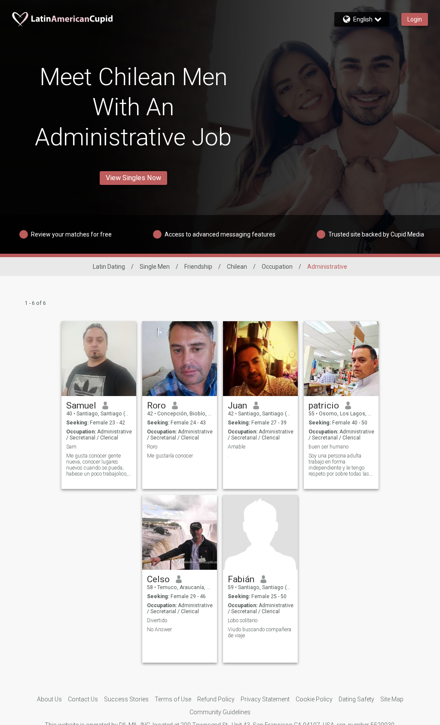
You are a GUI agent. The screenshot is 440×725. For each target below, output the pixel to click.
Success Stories (126, 699)
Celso (158, 579)
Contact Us (83, 699)
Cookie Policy (314, 699)
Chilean (237, 266)
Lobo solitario (242, 620)
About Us (49, 699)
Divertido (157, 620)
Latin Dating (109, 266)
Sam (71, 447)
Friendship (198, 266)
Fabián (241, 579)
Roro (156, 405)
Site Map (391, 699)
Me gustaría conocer (170, 456)
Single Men (155, 266)
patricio (324, 405)
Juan (237, 405)
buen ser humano (328, 447)
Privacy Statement (265, 699)
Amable (236, 447)
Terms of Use (173, 699)
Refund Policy (216, 699)
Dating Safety (356, 699)
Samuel (81, 405)
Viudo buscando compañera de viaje (259, 633)
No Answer (159, 630)
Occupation (277, 266)
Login (414, 19)
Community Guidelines (220, 712)
